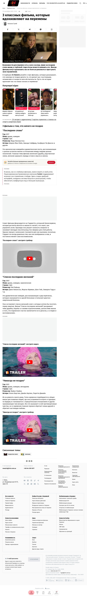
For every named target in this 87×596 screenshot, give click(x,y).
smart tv (69, 580)
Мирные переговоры (38, 503)
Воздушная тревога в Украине (40, 505)
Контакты (74, 469)
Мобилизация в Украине (67, 496)
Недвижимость (10, 537)
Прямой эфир (9, 503)
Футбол (34, 542)
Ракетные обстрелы (37, 498)
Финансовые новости (11, 525)
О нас (45, 465)
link (24, 480)
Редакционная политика (48, 472)
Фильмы (42, 3)
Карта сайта (75, 482)
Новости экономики (11, 518)
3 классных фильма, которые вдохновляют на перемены (32, 8)
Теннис (34, 544)
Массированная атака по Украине (41, 507)
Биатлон (34, 546)
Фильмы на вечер (37, 525)
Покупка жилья (9, 542)
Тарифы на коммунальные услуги (14, 527)
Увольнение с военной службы (68, 498)
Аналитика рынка (10, 540)
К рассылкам (34, 559)
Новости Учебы (64, 518)
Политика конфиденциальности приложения (64, 477)
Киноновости (25, 3)
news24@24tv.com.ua (9, 468)
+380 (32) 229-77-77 (55, 571)
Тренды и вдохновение (11, 544)
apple (60, 580)
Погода (7, 510)
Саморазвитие (63, 529)
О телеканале (47, 475)
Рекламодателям (48, 481)
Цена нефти (8, 520)
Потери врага (36, 512)
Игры (73, 485)
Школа (61, 524)
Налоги (7, 529)
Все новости (9, 496)
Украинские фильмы (38, 522)
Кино (4, 8)
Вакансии (74, 472)
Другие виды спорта (38, 549)
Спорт (34, 537)
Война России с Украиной (40, 496)
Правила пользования (50, 483)
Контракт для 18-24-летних (66, 505)
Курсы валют (8, 522)
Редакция (46, 468)
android (50, 580)
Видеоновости (9, 505)
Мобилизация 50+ (64, 500)
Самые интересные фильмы (40, 520)
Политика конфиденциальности (64, 466)
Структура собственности (76, 476)
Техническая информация (75, 466)
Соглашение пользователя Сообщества (62, 482)
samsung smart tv (79, 580)
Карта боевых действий (38, 500)
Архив (73, 479)
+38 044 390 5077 (29, 468)
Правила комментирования (63, 486)
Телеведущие (47, 478)
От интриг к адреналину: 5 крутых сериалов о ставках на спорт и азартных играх (29, 120)
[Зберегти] (52, 29)
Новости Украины (10, 500)
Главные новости (10, 498)
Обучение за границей (65, 531)
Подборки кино (72, 3)
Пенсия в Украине (10, 532)
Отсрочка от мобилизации (66, 507)
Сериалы (35, 3)
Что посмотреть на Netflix (56, 3)
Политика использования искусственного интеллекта (62, 471)
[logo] (13, 3)
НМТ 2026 (61, 527)
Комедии (34, 527)
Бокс (33, 540)
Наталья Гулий (12, 23)
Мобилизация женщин (65, 503)
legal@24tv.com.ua (65, 572)
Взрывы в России (37, 510)
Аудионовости (9, 507)
